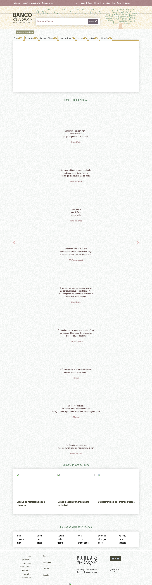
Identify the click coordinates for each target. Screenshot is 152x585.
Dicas (90, 3)
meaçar (68, 74)
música (20, 539)
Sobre (83, 3)
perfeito (122, 535)
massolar (18, 81)
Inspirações (106, 3)
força (80, 539)
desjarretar (18, 64)
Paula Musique (117, 3)
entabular (52, 46)
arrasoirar (52, 74)
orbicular (86, 53)
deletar (34, 74)
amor (19, 535)
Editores (46, 569)
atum (19, 542)
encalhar (86, 64)
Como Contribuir (25, 567)
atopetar (52, 67)
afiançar (68, 78)
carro (121, 539)
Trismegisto (113, 571)
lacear (85, 71)
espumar (35, 53)
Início (76, 3)
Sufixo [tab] (93, 38)
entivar (85, 78)
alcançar (18, 46)
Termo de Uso (26, 577)
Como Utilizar (26, 563)
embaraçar (52, 81)
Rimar (91, 21)
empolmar (18, 49)
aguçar (17, 71)
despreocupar (53, 49)
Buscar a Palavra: (45, 21)
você (39, 535)
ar (66, 46)
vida (80, 535)
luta (38, 539)
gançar (51, 78)
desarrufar (35, 67)
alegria (60, 535)
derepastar (69, 49)
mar (33, 49)
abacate (122, 542)
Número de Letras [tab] (67, 38)
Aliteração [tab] (106, 38)
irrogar (17, 67)
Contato (128, 3)
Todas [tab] (18, 38)
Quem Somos (26, 560)
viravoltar (69, 81)
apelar (17, 57)
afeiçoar (86, 67)
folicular (86, 49)
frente (60, 542)
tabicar (34, 81)
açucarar (52, 60)
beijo (100, 542)
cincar (68, 57)
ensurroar (18, 53)
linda (59, 539)
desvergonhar (53, 71)
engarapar (69, 60)
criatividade (83, 542)
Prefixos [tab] (82, 38)
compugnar (87, 60)
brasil (39, 542)
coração (102, 535)
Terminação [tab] (31, 38)
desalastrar (53, 53)
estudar (68, 71)
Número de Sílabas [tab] (48, 38)
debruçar (18, 60)
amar (34, 46)
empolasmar (36, 60)
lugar (67, 67)
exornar (17, 78)
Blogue (96, 3)
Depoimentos (26, 570)
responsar (18, 74)
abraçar (51, 64)
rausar (85, 57)
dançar (34, 71)
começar (86, 74)
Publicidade (27, 574)
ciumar (68, 53)
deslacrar (35, 78)
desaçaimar (70, 64)
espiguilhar (35, 64)
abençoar (86, 46)
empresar (35, 57)
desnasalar (53, 57)
